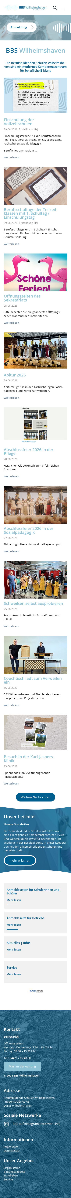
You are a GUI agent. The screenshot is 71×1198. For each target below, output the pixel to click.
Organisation (12, 1168)
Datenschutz (12, 1150)
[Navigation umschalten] (63, 8)
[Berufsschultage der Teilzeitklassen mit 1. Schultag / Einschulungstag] (35, 188)
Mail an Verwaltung (22, 1066)
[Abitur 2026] (35, 350)
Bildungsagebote (14, 1171)
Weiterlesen (11, 157)
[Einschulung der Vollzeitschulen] (35, 95)
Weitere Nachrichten (35, 797)
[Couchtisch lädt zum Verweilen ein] (35, 659)
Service (8, 1179)
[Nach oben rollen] (63, 1190)
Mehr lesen (14, 900)
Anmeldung (18, 27)
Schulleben (11, 1175)
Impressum (11, 1147)
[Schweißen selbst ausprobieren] (35, 584)
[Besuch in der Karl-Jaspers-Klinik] (35, 732)
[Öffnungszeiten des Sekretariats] (35, 274)
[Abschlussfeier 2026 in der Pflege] (35, 425)
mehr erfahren (19, 860)
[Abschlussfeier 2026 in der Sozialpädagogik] (35, 507)
